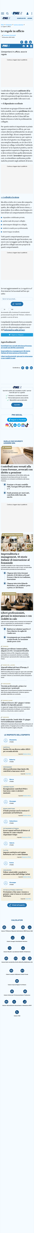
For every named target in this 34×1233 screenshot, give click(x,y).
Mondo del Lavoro (9, 665)
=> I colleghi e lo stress (10, 197)
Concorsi (6, 717)
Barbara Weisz (27, 754)
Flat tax (5, 850)
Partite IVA (6, 747)
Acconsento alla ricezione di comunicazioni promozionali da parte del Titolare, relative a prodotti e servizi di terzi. (16, 314)
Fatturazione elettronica (11, 828)
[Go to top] (30, 1227)
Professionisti (10, 594)
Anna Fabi (28, 774)
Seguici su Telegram (17, 335)
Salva (27, 46)
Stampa (24, 46)
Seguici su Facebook (18, 420)
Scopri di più (21, 18)
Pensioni (8, 447)
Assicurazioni (7, 870)
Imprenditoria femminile (13, 535)
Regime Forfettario (9, 808)
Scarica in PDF (31, 46)
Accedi (29, 18)
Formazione (7, 683)
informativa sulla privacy (14, 329)
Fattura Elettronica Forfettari (12, 890)
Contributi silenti (8, 787)
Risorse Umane (7, 700)
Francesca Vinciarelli (9, 35)
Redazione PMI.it (26, 837)
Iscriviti (17, 405)
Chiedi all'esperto (18, 905)
